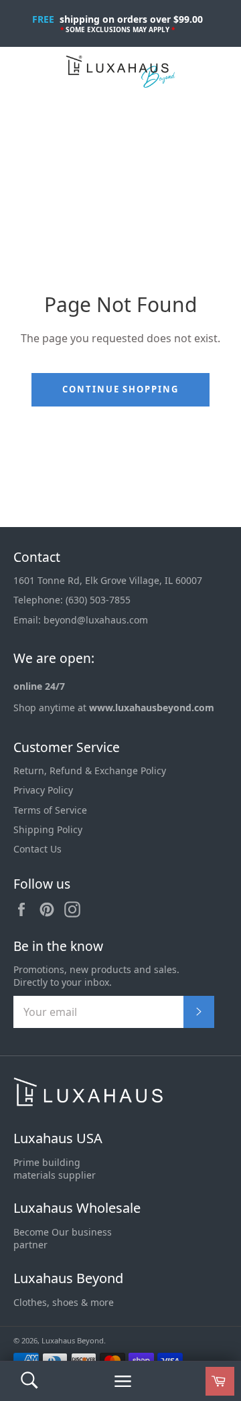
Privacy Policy (43, 790)
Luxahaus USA (57, 1138)
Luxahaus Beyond (68, 1278)
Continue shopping (120, 389)
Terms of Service (50, 810)
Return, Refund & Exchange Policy (89, 770)
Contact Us (37, 848)
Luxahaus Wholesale (77, 1208)
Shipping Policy (47, 829)
